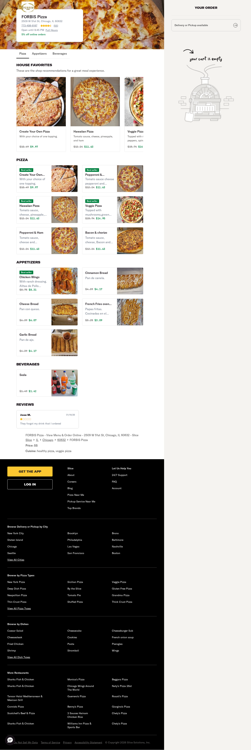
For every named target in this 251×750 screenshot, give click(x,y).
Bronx (115, 533)
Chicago (47, 440)
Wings (115, 650)
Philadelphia (74, 540)
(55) (56, 25)
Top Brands (74, 508)
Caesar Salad (15, 630)
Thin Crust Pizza (16, 601)
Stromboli (73, 650)
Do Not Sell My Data (26, 742)
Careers (71, 481)
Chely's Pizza (119, 713)
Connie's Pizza (15, 706)
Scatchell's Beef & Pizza (21, 713)
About (70, 475)
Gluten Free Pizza (122, 588)
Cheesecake (74, 630)
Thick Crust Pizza (122, 601)
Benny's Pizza (75, 706)
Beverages (60, 53)
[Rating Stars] (46, 25)
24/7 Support (119, 475)
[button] (41, 114)
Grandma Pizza (121, 595)
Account (116, 488)
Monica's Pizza (76, 679)
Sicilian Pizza (75, 582)
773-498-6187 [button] (29, 25)
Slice (29, 440)
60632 (61, 440)
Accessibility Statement (88, 742)
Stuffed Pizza (75, 601)
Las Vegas (73, 546)
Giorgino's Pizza (121, 706)
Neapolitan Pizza (17, 595)
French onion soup (123, 637)
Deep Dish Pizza (16, 588)
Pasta (70, 644)
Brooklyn (72, 533)
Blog (70, 488)
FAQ (114, 481)
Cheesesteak (14, 637)
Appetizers (39, 53)
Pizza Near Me (75, 495)
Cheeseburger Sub (122, 630)
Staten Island (15, 540)
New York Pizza (16, 582)
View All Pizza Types (19, 608)
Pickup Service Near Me (81, 501)
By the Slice (74, 588)
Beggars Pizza (120, 679)
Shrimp (11, 650)
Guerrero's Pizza (76, 696)
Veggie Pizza (119, 582)
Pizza (22, 53)
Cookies (72, 637)
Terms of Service (50, 742)
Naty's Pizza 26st (122, 686)
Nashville (117, 546)
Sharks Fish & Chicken (20, 679)
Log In (30, 484)
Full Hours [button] (52, 30)
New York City (15, 533)
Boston (116, 553)
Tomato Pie (74, 595)
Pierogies (117, 644)
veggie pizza (63, 451)
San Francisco (75, 553)
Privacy (67, 742)
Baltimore (117, 540)
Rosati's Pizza (120, 696)
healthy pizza (45, 451)
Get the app (30, 471)
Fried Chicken (15, 644)
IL (37, 440)
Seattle (11, 553)
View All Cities (15, 559)
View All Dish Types (18, 657)
